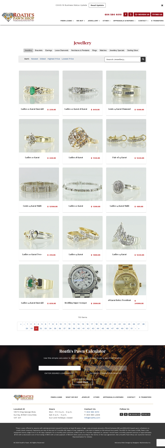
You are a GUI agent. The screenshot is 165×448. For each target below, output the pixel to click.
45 (103, 328)
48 (117, 328)
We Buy (80, 21)
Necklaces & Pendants (80, 50)
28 (143, 324)
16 (87, 324)
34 (50, 328)
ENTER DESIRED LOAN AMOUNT (60, 373)
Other (106, 21)
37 (64, 328)
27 (138, 324)
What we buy (72, 397)
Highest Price (54, 59)
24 (124, 324)
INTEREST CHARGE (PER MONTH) (105, 373)
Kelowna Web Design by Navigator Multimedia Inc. (133, 443)
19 (101, 324)
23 (119, 324)
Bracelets (39, 50)
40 (79, 328)
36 (60, 328)
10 (61, 324)
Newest (34, 59)
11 (65, 324)
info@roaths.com (92, 418)
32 (41, 328)
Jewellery (93, 21)
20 (105, 324)
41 (83, 328)
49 (122, 328)
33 (45, 328)
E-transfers (157, 21)
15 (83, 324)
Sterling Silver (132, 50)
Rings (94, 50)
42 (88, 328)
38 (69, 328)
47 (112, 328)
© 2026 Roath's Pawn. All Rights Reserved (29, 443)
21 (110, 324)
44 (98, 328)
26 (134, 324)
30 (31, 328)
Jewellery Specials (117, 50)
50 (127, 328)
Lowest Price (68, 59)
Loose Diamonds (61, 50)
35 (55, 328)
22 (115, 324)
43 (93, 328)
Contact (142, 21)
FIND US (158, 14)
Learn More (82, 382)
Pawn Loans (66, 21)
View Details (39, 87)
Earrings (48, 50)
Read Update (97, 5)
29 (27, 328)
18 (96, 324)
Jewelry (86, 397)
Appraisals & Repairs (123, 21)
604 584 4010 (113, 14)
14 (78, 324)
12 (69, 324)
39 (74, 328)
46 (108, 328)
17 (92, 324)
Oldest (43, 59)
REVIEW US (143, 14)
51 (132, 328)
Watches (103, 50)
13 (74, 324)
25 (129, 324)
